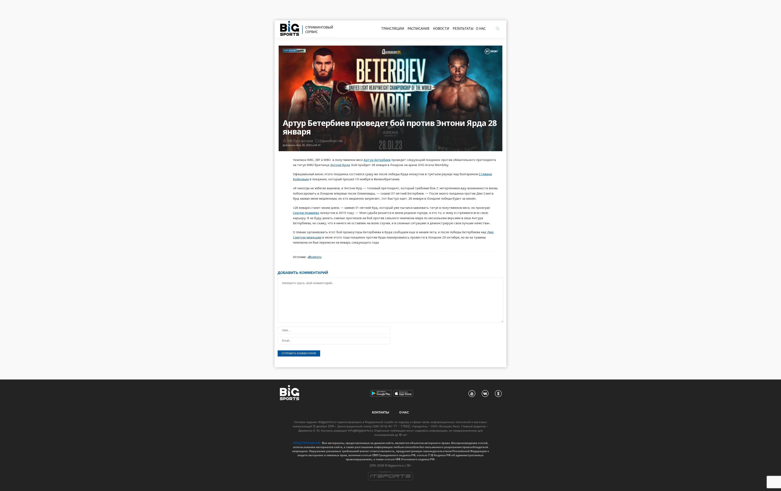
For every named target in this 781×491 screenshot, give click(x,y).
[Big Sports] (307, 28)
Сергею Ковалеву (306, 213)
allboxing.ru (314, 257)
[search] (497, 28)
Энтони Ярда (340, 165)
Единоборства (331, 141)
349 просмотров (300, 141)
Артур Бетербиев (377, 160)
